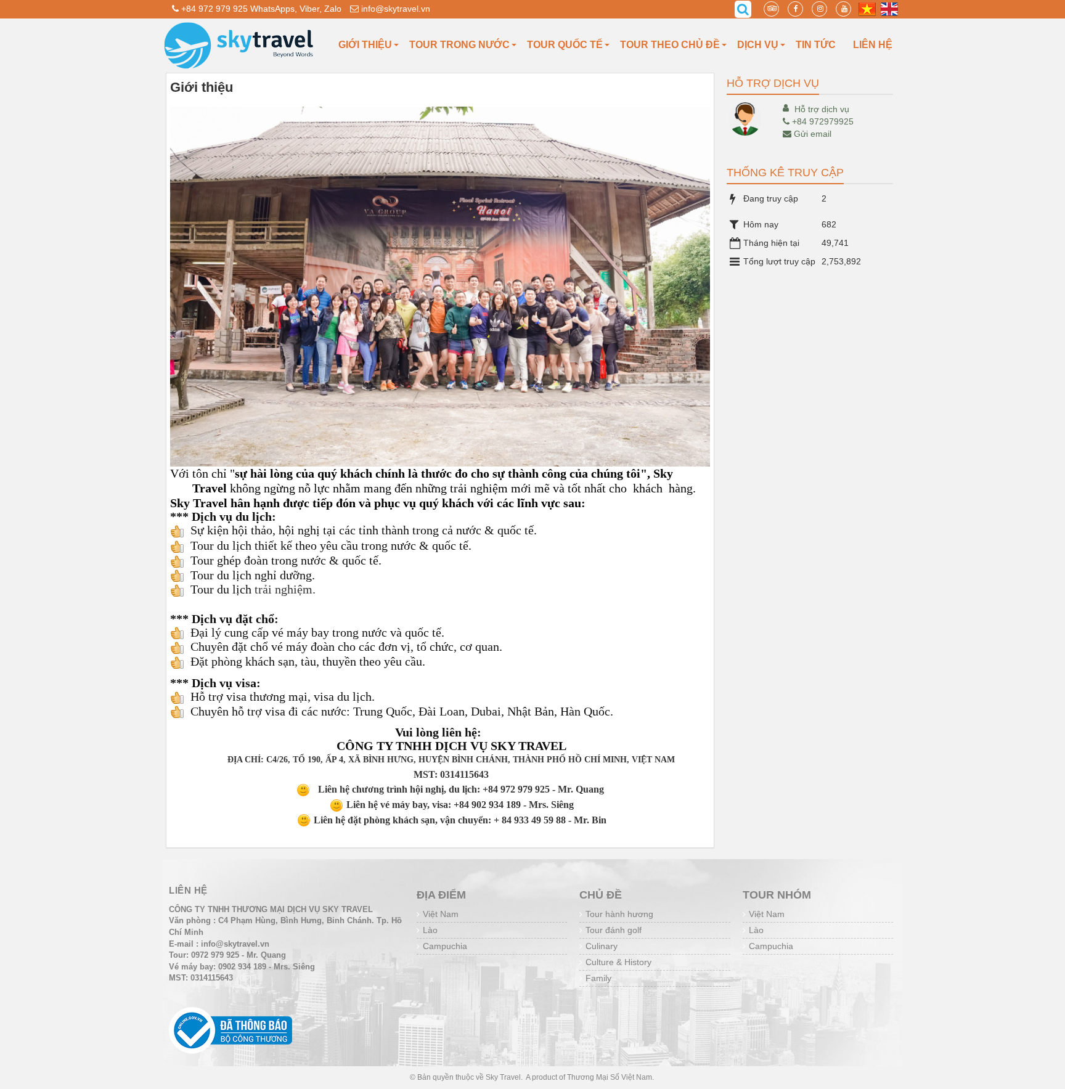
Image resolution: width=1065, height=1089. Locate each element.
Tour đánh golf (614, 930)
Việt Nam (441, 914)
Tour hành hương (619, 914)
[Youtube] (843, 9)
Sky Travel (503, 1077)
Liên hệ (872, 44)
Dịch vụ (757, 44)
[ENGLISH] (889, 9)
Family (598, 978)
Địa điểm (441, 895)
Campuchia (445, 946)
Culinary (602, 946)
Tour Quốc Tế (565, 44)
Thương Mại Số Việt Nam (609, 1077)
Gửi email (812, 134)
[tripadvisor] (771, 9)
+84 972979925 (823, 121)
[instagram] (819, 9)
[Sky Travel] (239, 45)
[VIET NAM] (867, 9)
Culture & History (618, 962)
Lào (430, 930)
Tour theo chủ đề (670, 44)
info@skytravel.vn (394, 9)
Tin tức (816, 44)
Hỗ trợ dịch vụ (821, 109)
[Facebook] (795, 9)
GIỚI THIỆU (365, 44)
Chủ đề (600, 895)
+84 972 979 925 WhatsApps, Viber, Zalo (260, 9)
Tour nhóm (777, 895)
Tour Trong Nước (459, 44)
